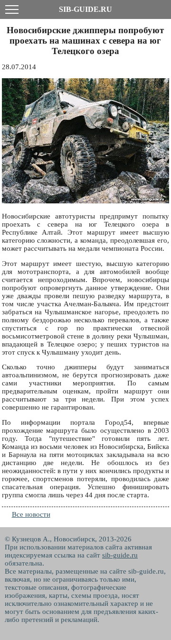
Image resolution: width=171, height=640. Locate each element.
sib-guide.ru (120, 555)
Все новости (31, 514)
